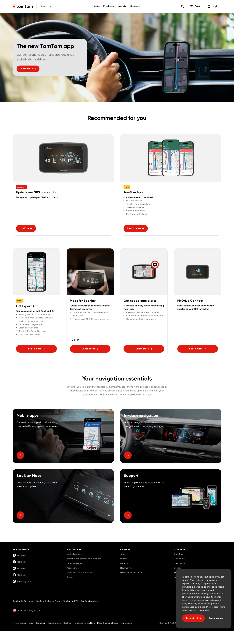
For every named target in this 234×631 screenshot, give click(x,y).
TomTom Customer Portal (48, 601)
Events (177, 567)
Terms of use (54, 622)
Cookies (67, 622)
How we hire (126, 567)
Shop (43, 6)
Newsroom (179, 563)
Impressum (126, 622)
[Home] (23, 6)
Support (70, 577)
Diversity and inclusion (131, 572)
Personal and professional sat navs (84, 558)
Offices (123, 558)
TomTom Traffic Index (23, 601)
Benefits (124, 563)
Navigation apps (74, 554)
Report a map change (107, 622)
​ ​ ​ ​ (67, 581)
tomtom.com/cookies (199, 610)
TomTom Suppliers (90, 601)
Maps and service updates (79, 572)
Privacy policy (19, 622)
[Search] (182, 6)
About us (178, 554)
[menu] (213, 6)
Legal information (37, 622)
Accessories (73, 567)
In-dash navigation (75, 563)
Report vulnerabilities (84, 622)
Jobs (122, 554)
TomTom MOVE (70, 601)
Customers (179, 558)
